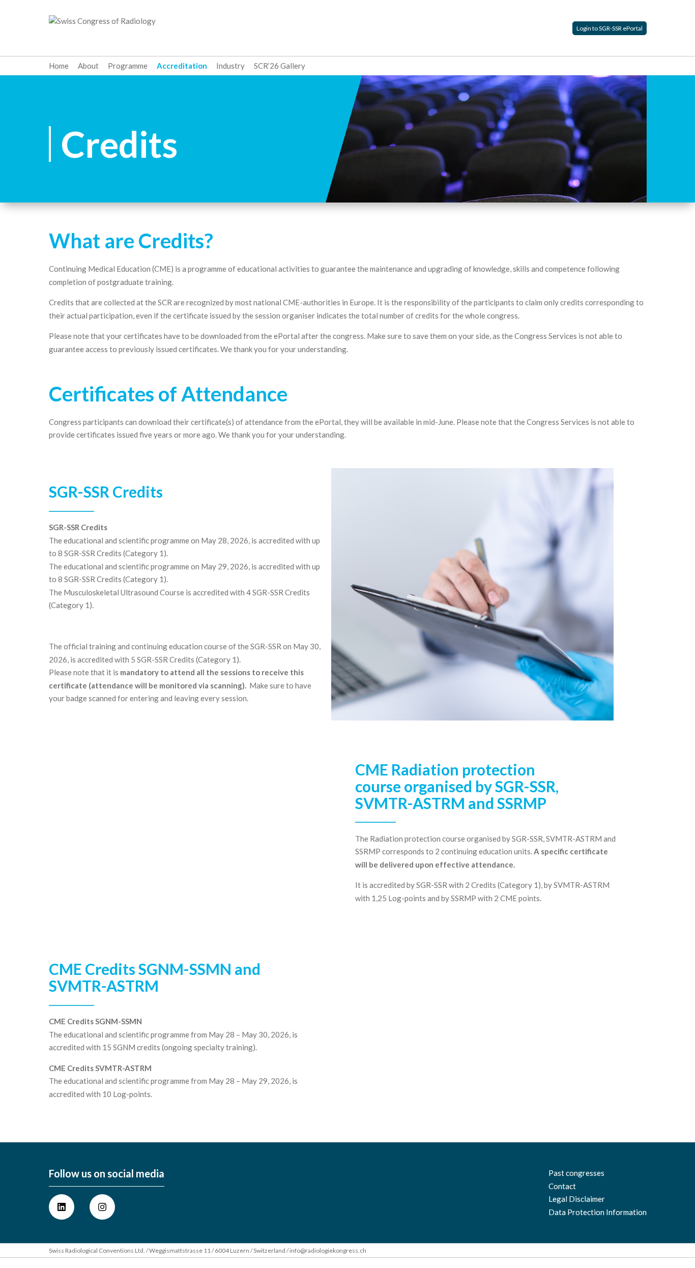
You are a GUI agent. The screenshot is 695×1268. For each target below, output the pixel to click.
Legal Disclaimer (576, 1198)
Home (59, 66)
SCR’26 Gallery (279, 66)
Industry (230, 66)
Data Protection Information (597, 1212)
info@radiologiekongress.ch (327, 1250)
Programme (128, 66)
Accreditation (182, 66)
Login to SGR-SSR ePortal (609, 28)
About (88, 66)
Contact (562, 1186)
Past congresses (576, 1172)
